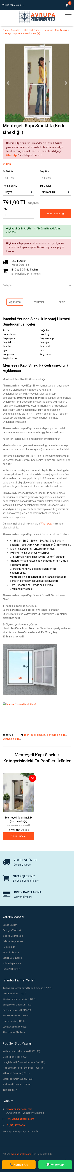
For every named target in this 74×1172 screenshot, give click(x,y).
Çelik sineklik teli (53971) (15, 1056)
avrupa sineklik (11, 738)
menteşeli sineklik (34, 734)
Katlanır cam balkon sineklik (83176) (21, 1051)
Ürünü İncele (18, 836)
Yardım (6, 1131)
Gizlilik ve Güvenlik (12, 958)
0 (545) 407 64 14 (16, 1125)
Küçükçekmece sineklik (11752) (19, 999)
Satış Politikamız (11, 969)
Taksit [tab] (61, 302)
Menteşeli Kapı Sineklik (56, 30)
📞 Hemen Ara (19, 1164)
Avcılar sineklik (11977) (14, 993)
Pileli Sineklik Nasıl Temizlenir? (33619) (23, 1067)
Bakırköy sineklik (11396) (16, 1015)
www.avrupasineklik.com (19, 1109)
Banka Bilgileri (10, 925)
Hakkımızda (9, 947)
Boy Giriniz (46, 171)
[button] (8, 83)
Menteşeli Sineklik (32, 30)
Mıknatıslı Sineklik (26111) (16, 1073)
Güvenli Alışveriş (11, 952)
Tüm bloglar (9, 1089)
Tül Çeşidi (45, 185)
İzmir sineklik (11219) (14, 1021)
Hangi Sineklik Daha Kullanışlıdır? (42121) (24, 1062)
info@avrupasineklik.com (21, 1119)
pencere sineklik (56, 734)
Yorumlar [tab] (38, 302)
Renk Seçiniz (10, 185)
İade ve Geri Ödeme (13, 935)
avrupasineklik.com (21, 1154)
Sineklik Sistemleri (11, 30)
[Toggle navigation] (67, 16)
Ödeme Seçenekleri (13, 941)
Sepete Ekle (54, 213)
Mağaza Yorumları (29, 1131)
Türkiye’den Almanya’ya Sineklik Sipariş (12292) (27, 988)
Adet (5, 208)
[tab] (37, 284)
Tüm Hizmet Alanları (13, 1032)
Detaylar (7, 285)
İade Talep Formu (12, 963)
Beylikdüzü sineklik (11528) (17, 1010)
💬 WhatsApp (55, 1164)
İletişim (15, 1131)
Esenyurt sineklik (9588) (15, 1026)
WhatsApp (12, 155)
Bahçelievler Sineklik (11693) (17, 1004)
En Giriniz (8, 171)
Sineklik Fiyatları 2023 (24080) (18, 1079)
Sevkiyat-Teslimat (12, 930)
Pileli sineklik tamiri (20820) (17, 1084)
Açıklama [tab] (15, 302)
